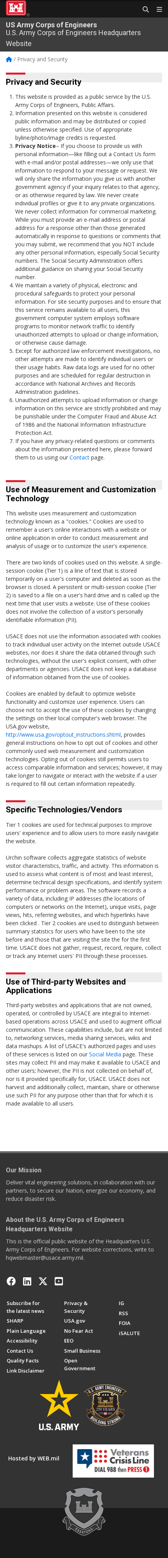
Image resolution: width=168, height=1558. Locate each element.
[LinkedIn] (27, 1281)
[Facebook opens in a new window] (11, 1281)
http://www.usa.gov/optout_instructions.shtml (63, 734)
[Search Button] (143, 10)
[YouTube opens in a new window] (59, 1281)
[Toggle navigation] (156, 10)
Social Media (105, 1054)
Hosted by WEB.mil (33, 1458)
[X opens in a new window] (43, 1281)
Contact (79, 457)
